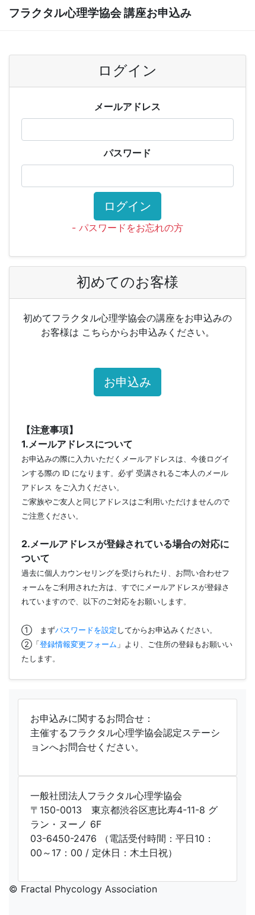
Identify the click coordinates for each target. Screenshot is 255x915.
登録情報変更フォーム (78, 644)
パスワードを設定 (86, 630)
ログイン (127, 206)
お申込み (127, 382)
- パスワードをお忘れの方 (127, 228)
